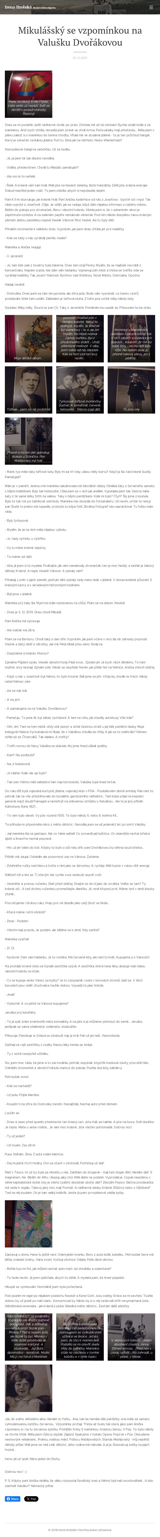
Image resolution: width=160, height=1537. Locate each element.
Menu (151, 7)
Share (14, 1498)
